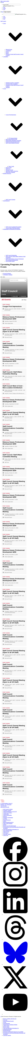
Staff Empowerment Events (11, 139)
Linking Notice (6, 1025)
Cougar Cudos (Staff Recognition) (13, 228)
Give (4, 9)
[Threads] (15, 939)
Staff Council (3, 21)
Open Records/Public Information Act (11, 829)
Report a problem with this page (9, 1018)
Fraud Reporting (6, 1023)
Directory (5, 816)
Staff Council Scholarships (11, 255)
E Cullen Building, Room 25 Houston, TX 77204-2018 (6, 804)
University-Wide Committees (12, 83)
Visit (4, 7)
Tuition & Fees (6, 831)
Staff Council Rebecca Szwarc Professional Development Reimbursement (15, 259)
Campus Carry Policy (7, 812)
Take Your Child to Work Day (12, 171)
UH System (5, 833)
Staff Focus (8, 168)
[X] (15, 989)
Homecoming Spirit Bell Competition (13, 140)
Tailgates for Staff (9, 169)
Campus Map (6, 814)
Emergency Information (8, 817)
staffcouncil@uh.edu (5, 807)
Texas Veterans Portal (7, 830)
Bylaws (7, 51)
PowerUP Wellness (7, 273)
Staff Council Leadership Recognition (13, 226)
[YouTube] (15, 1014)
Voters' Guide (11, 166)
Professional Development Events (13, 141)
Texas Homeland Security (8, 1021)
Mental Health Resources (8, 822)
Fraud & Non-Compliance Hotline (10, 1024)
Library (4, 821)
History (7, 53)
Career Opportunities (7, 815)
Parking (4, 824)
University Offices (7, 834)
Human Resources (7, 819)
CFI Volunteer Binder (12, 138)
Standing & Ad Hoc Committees (12, 82)
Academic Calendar (7, 810)
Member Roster (9, 49)
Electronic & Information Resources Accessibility (13, 1031)
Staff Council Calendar (10, 199)
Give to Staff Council (10, 261)
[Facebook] (15, 861)
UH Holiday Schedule (7, 274)
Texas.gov (5, 1019)
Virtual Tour (5, 835)
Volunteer (8, 87)
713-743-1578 (3, 805)
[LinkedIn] (15, 914)
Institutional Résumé (7, 1029)
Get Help (5, 818)
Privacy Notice (6, 1027)
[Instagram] (15, 886)
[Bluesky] (15, 964)
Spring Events (9, 167)
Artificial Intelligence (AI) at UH (10, 811)
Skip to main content (5, 1)
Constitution (8, 50)
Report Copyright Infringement (9, 825)
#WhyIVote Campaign (10, 172)
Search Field (5, 4)
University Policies (7, 1035)
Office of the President (7, 823)
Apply (4, 8)
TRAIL (4, 1022)
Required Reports (6, 1030)
